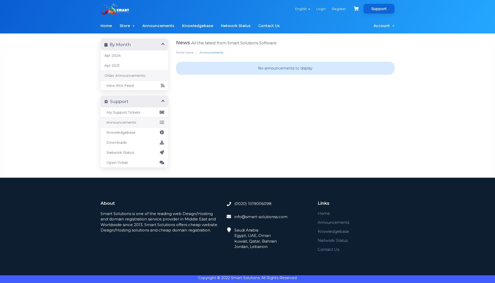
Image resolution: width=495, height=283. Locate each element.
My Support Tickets (122, 112)
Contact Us (269, 25)
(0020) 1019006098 (252, 203)
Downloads (115, 142)
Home (106, 25)
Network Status (236, 25)
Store (126, 25)
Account (383, 25)
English (301, 9)
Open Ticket (116, 162)
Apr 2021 (112, 65)
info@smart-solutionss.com (260, 216)
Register (339, 9)
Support (379, 8)
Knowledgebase (197, 25)
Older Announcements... (125, 75)
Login (321, 9)
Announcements (158, 25)
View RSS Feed (119, 85)
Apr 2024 (112, 55)
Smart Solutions (245, 278)
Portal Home (185, 52)
